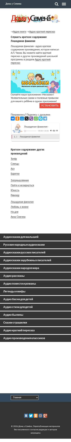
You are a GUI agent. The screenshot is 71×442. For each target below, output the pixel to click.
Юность (15, 190)
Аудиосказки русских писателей (24, 252)
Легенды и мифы (14, 291)
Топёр (14, 159)
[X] (27, 118)
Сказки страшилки (15, 322)
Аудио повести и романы (19, 283)
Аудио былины (13, 315)
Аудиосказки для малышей (20, 237)
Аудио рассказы (14, 276)
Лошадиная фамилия (22, 202)
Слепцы (15, 164)
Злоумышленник (20, 180)
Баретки (15, 174)
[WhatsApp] (36, 118)
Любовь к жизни (19, 207)
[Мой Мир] (22, 118)
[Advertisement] (35, 368)
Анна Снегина (18, 217)
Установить (50, 105)
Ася (13, 169)
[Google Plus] (45, 416)
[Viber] (31, 118)
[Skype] (40, 118)
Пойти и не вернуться (22, 185)
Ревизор (15, 195)
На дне (14, 212)
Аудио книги (19, 32)
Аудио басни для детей (18, 299)
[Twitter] (31, 416)
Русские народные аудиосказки (24, 244)
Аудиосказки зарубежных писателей (27, 260)
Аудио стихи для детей (18, 307)
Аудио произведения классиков (24, 338)
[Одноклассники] (17, 118)
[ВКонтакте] (13, 118)
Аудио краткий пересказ (42, 32)
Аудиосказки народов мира (21, 268)
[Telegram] (45, 118)
